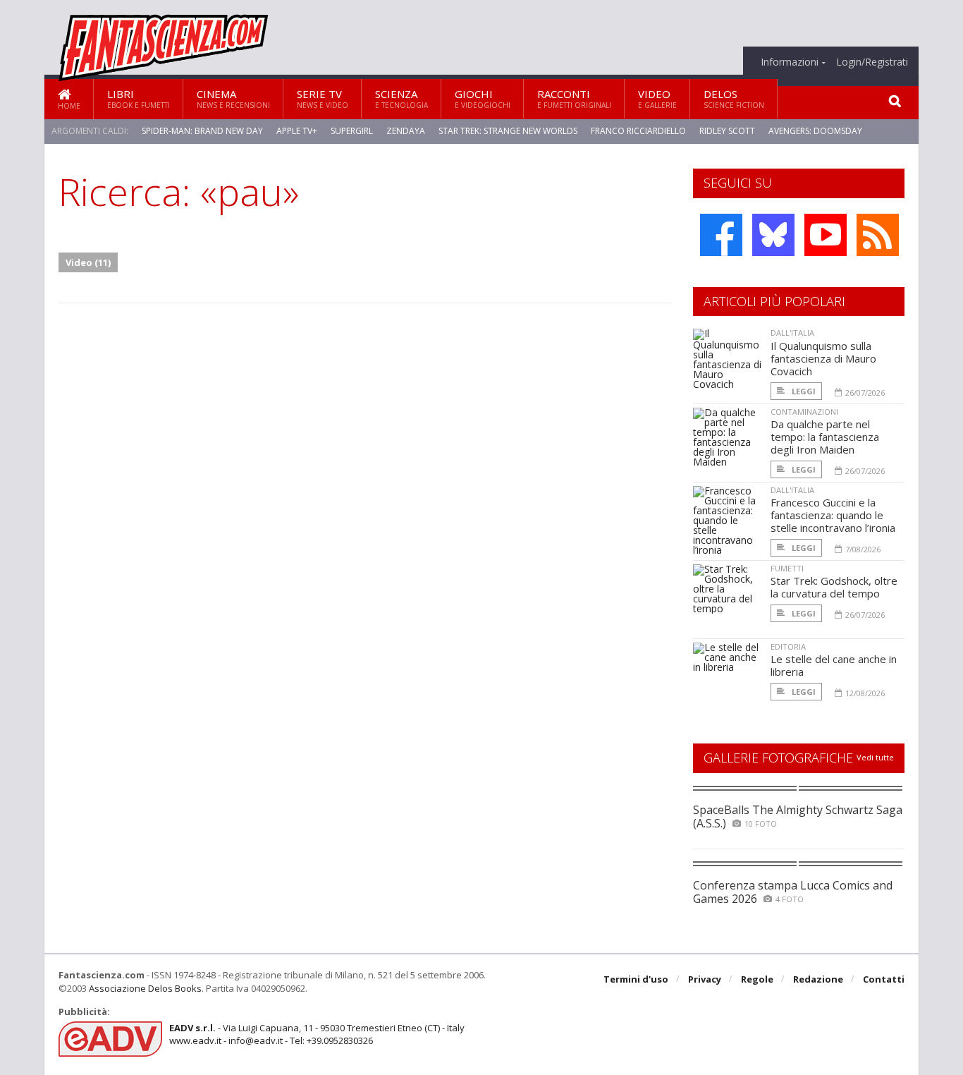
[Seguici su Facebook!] (721, 235)
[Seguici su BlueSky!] (773, 235)
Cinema (233, 98)
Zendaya (405, 131)
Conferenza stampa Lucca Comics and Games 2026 (793, 891)
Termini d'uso (635, 979)
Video (657, 98)
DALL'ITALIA (792, 332)
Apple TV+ (296, 131)
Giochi (482, 98)
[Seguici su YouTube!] (825, 235)
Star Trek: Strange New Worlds (507, 131)
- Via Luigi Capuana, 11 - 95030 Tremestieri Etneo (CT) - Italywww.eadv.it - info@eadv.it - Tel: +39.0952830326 (317, 1034)
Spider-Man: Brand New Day (202, 131)
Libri (138, 98)
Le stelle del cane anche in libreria (834, 665)
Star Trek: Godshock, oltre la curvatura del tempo (834, 586)
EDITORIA (788, 646)
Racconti (574, 98)
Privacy (704, 979)
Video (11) (88, 262)
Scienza (401, 98)
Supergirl (352, 131)
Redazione (818, 979)
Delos (734, 98)
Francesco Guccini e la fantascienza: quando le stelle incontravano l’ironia (833, 515)
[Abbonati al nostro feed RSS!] (878, 235)
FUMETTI (787, 568)
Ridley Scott (727, 131)
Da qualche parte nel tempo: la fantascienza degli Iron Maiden (825, 436)
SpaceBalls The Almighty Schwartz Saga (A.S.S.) (797, 816)
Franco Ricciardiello (638, 131)
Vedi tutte (875, 757)
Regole (757, 979)
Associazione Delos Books (145, 988)
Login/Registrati (872, 62)
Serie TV (322, 98)
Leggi (803, 391)
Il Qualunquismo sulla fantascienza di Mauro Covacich (823, 358)
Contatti (883, 979)
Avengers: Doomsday (815, 131)
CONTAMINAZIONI (804, 411)
